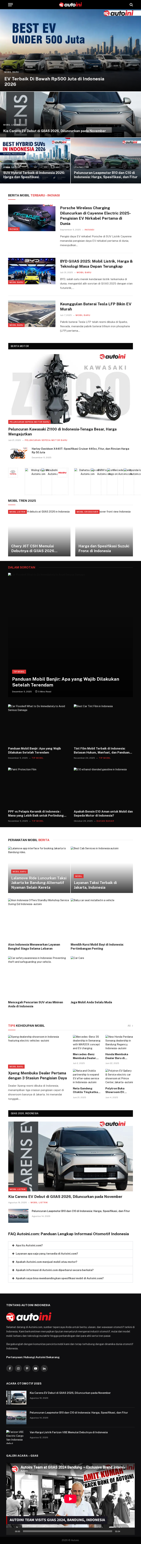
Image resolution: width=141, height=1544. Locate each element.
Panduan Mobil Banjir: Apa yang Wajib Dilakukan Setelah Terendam (65, 682)
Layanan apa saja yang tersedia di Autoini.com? (47, 1253)
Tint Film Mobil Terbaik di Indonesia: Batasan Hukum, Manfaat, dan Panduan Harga (101, 751)
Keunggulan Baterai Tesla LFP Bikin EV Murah (95, 307)
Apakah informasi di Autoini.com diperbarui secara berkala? (55, 1270)
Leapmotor (81, 167)
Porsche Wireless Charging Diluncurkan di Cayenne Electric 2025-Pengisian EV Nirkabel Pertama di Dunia (95, 216)
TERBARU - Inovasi (34, 195)
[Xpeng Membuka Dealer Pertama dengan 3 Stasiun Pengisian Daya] (38, 1052)
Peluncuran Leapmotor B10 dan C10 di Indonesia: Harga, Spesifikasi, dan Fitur (106, 175)
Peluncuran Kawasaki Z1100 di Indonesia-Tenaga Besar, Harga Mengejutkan (62, 431)
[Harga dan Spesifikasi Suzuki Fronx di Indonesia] (106, 533)
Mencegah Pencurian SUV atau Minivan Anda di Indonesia (35, 1004)
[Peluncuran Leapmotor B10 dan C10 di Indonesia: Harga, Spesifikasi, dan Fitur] (106, 160)
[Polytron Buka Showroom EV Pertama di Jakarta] (119, 1076)
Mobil (78, 876)
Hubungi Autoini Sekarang (42, 1357)
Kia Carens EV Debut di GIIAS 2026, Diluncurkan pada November (54, 131)
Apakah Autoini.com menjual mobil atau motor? (46, 1261)
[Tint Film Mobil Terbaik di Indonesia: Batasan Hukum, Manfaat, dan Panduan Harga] (103, 724)
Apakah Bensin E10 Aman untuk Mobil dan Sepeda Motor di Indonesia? (103, 813)
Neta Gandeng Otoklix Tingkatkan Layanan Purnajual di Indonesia (86, 1090)
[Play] (11, 1531)
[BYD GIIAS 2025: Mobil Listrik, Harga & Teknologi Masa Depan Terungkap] (31, 271)
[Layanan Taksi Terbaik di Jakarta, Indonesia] (102, 870)
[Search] (131, 5)
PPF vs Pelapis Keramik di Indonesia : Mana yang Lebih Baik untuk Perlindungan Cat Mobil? (37, 814)
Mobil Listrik (12, 125)
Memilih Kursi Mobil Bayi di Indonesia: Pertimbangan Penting (97, 946)
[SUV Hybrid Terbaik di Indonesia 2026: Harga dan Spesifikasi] (35, 160)
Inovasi (14, 229)
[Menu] (10, 5)
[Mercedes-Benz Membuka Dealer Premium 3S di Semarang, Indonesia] (87, 1042)
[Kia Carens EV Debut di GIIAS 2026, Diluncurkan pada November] (70, 114)
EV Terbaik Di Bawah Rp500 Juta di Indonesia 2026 (54, 81)
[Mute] (124, 1531)
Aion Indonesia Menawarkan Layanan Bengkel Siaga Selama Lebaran (34, 946)
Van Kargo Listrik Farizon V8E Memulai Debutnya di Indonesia (69, 1432)
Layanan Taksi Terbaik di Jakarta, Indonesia (95, 885)
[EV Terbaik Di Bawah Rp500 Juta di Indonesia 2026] (70, 50)
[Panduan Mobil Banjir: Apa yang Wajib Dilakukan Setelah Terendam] (70, 635)
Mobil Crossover (87, 512)
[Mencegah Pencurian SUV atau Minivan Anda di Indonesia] (39, 976)
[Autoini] (70, 5)
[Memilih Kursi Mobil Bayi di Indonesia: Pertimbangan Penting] (102, 919)
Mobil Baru (11, 72)
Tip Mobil (19, 672)
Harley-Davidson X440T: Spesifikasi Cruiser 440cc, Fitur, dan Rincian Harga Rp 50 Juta (80, 450)
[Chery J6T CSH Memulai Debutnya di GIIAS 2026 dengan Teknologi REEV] (39, 533)
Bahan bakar (105, 821)
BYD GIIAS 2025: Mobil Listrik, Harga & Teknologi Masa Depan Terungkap (96, 264)
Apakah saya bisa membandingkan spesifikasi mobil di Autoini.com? (60, 1278)
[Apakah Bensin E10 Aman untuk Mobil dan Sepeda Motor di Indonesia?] (103, 787)
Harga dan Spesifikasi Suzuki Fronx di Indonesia (103, 548)
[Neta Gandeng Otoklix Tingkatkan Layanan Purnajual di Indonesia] (87, 1076)
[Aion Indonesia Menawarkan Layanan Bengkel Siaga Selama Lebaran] (39, 919)
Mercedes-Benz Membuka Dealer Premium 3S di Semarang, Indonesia (84, 1056)
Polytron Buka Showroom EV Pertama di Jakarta (118, 1090)
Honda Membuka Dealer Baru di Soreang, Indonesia (118, 1056)
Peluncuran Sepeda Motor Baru (29, 422)
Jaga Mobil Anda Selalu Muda (91, 1002)
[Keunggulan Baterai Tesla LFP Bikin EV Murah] (31, 314)
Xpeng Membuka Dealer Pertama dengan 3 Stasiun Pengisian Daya (37, 1075)
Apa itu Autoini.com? (29, 1245)
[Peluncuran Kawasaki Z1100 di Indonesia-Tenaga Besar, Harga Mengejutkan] (70, 389)
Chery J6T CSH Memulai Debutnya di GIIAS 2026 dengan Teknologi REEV (32, 548)
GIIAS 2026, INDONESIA (24, 1113)
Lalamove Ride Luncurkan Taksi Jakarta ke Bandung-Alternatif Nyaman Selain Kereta (38, 883)
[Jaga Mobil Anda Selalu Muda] (102, 976)
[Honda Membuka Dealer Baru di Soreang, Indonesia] (119, 1042)
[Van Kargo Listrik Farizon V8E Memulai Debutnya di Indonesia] (16, 1437)
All (129, 1025)
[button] (70, 1245)
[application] (70, 1499)
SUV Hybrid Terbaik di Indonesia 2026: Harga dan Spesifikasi (34, 175)
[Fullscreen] (130, 1531)
